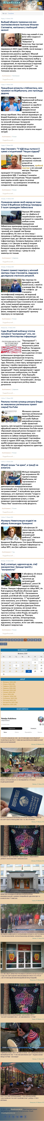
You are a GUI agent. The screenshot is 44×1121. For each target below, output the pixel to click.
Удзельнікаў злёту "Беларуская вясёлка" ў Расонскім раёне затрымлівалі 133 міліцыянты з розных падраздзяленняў (22, 780)
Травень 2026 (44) (9, 688)
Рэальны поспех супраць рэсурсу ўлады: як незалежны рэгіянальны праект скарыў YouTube (22, 404)
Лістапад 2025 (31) (9, 700)
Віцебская (11, 2)
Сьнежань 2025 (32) (10, 698)
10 (35, 640)
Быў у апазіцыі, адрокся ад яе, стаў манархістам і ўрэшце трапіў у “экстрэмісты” (19, 567)
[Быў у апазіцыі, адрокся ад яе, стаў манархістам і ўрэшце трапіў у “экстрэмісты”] (11, 579)
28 (29, 671)
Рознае (14, 136)
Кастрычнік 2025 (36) (10, 702)
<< (2, 640)
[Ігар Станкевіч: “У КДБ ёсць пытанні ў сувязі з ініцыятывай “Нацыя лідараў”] (11, 162)
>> (5, 644)
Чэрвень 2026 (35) (9, 686)
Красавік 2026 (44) (9, 690)
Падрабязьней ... (9, 79)
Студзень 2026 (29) (9, 696)
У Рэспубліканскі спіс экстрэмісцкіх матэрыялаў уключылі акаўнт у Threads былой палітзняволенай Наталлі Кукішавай (22, 740)
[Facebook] (9, 1116)
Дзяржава (15, 258)
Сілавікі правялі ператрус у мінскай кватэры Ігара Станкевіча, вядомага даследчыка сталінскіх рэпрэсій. (19, 273)
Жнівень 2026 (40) (9, 682)
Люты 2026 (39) (8, 694)
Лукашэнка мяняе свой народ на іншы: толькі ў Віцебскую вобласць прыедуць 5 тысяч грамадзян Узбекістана (21, 205)
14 (29, 665)
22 (35, 668)
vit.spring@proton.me (8, 1113)
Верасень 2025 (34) (9, 704)
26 (16, 671)
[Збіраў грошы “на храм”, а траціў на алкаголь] (11, 478)
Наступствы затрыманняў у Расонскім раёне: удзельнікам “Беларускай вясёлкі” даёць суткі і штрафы (19, 1098)
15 (35, 665)
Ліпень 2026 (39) (9, 684)
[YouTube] (21, 1116)
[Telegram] (5, 1116)
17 (4, 668)
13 (22, 665)
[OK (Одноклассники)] (25, 1116)
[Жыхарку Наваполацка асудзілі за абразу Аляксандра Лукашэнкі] (11, 533)
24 (4, 671)
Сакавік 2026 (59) (9, 692)
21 (29, 668)
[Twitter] (13, 1116)
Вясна (13, 8)
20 (22, 668)
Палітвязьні (15, 76)
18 (10, 668)
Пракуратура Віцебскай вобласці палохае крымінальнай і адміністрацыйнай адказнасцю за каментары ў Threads (20, 896)
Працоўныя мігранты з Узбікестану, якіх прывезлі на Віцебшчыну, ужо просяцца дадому (22, 91)
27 (22, 671)
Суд (13, 552)
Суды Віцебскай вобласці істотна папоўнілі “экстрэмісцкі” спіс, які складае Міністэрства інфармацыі (18, 334)
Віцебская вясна (16, 1109)
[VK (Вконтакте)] (17, 1116)
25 (10, 671)
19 (16, 668)
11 (39, 640)
